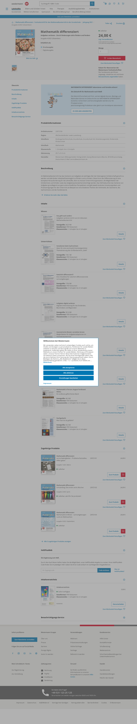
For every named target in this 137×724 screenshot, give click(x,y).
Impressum (47, 383)
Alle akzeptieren (69, 368)
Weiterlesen (47, 362)
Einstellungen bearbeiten (68, 378)
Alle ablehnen (68, 373)
